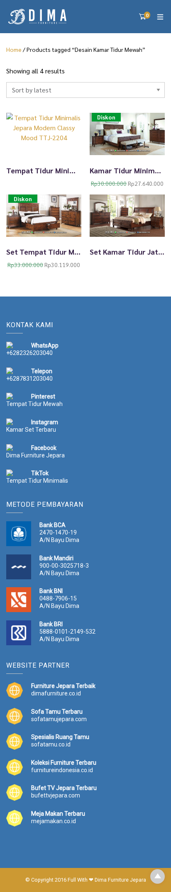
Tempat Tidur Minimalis (37, 480)
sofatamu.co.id (51, 744)
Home (14, 49)
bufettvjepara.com (55, 795)
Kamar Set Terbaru (31, 429)
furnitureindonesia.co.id (62, 770)
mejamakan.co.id (53, 821)
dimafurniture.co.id (56, 693)
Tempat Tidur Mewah (34, 404)
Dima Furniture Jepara (35, 455)
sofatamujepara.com (59, 719)
